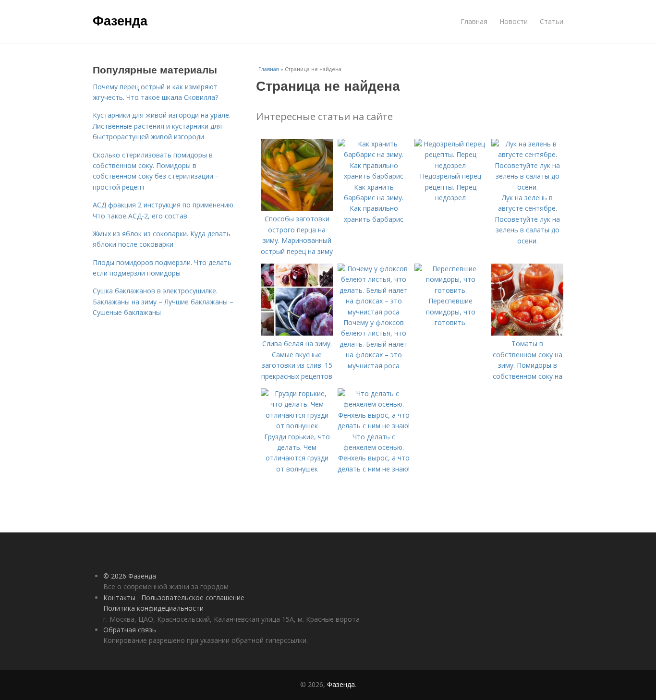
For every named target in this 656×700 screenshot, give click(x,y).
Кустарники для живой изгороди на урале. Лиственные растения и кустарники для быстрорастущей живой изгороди (162, 125)
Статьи (551, 21)
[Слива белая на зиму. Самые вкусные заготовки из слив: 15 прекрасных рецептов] (297, 333)
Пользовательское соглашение (192, 597)
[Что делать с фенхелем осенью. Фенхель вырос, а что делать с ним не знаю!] (374, 425)
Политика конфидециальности (153, 608)
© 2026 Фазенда (129, 575)
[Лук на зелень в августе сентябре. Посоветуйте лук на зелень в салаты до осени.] (527, 187)
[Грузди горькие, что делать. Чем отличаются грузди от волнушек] (297, 425)
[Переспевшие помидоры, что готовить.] (450, 290)
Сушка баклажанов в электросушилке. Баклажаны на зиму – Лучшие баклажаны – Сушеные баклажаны (163, 301)
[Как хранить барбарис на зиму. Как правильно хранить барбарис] (374, 176)
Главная (474, 21)
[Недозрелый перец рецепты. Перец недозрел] (450, 165)
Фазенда (120, 20)
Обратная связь (129, 629)
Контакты (119, 597)
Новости (513, 21)
